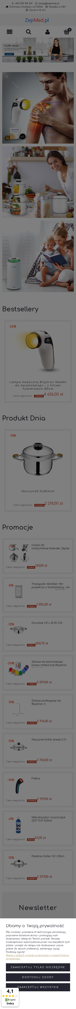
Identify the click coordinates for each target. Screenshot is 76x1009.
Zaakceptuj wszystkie (38, 987)
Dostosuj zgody (38, 977)
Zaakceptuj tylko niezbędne (38, 967)
